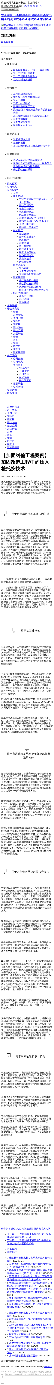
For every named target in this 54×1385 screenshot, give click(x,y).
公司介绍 (18, 358)
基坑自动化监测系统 (30, 274)
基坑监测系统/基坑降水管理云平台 (31, 146)
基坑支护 (24, 233)
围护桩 (16, 346)
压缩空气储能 (26, 296)
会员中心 (38, 5)
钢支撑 (16, 324)
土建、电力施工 (27, 224)
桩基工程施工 (26, 208)
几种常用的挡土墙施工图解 (23, 1355)
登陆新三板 (25, 380)
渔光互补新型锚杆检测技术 (27, 160)
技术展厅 (18, 230)
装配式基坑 (19, 265)
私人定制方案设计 (22, 79)
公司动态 (12, 186)
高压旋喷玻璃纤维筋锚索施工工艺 (31, 116)
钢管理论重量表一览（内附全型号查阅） (30, 1319)
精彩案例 (12, 305)
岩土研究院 (13, 308)
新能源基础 (19, 277)
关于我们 (12, 355)
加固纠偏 (24, 243)
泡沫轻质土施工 (27, 215)
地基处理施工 (26, 211)
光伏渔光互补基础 (28, 280)
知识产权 (24, 368)
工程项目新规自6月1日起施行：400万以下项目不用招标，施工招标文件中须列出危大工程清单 (30, 1328)
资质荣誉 (18, 365)
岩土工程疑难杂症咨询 (25, 76)
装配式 (16, 349)
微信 (13, 1228)
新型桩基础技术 (27, 236)
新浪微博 (29, 1228)
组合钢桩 (24, 268)
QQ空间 (20, 1228)
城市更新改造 (26, 255)
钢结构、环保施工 (28, 227)
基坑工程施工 (26, 205)
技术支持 (24, 377)
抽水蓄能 (24, 299)
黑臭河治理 (25, 258)
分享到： (6, 1228)
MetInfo (48, 1366)
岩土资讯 (18, 315)
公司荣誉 (24, 371)
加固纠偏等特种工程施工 (32, 218)
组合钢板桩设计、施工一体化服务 (31, 70)
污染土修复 (25, 261)
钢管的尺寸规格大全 (20, 1334)
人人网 (46, 1228)
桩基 (15, 340)
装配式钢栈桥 (20, 119)
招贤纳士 (18, 383)
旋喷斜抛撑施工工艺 (24, 106)
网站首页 (12, 183)
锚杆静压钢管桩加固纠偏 (26, 97)
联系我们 (18, 386)
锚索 (15, 343)
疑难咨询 (12, 390)
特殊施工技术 (26, 249)
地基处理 (24, 240)
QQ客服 (28, 5)
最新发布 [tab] (12, 1249)
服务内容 (18, 196)
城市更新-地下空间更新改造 (34, 221)
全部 (15, 193)
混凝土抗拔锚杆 (21, 103)
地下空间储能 (20, 293)
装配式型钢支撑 (21, 122)
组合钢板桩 (7, 42)
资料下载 (18, 318)
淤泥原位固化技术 (22, 125)
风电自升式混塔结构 (30, 286)
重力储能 (24, 302)
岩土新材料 (25, 246)
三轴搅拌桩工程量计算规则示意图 (27, 1337)
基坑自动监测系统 (22, 94)
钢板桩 (16, 321)
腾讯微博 (38, 1228)
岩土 (15, 336)
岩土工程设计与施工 (24, 73)
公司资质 (24, 374)
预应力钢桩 (19, 100)
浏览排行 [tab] (12, 1252)
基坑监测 (18, 330)
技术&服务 (13, 190)
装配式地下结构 (27, 252)
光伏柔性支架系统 (22, 169)
